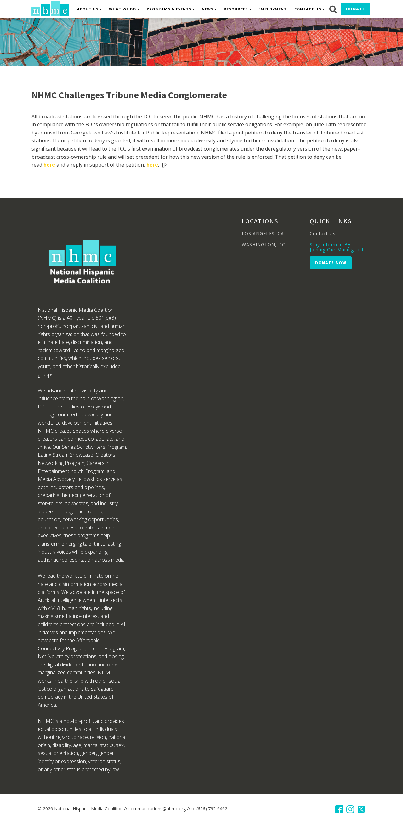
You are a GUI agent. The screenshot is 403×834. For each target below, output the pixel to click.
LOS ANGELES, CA (263, 233)
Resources (236, 9)
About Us (88, 9)
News (207, 9)
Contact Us (307, 9)
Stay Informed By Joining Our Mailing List (337, 247)
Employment (272, 9)
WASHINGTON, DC (263, 244)
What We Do (122, 9)
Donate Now (330, 263)
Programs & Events (169, 9)
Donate (355, 9)
